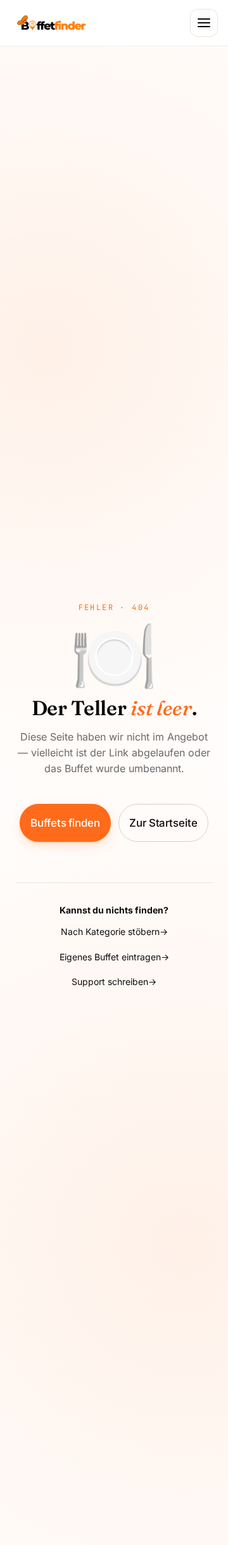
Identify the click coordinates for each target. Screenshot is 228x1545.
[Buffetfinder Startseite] (51, 22)
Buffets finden (65, 823)
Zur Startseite (163, 823)
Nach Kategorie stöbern (110, 931)
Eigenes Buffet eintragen (110, 956)
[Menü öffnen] (204, 23)
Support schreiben (110, 981)
